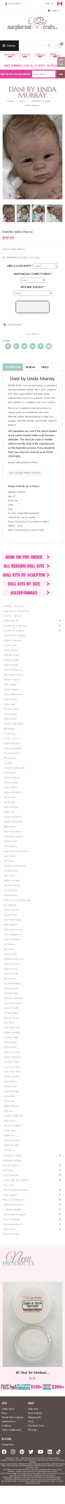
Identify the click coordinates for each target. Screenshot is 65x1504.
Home (10, 101)
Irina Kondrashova (13, 669)
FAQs (30, 1421)
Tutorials (32, 1429)
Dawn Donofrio (12, 1007)
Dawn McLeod (11, 753)
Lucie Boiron (10, 890)
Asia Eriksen (10, 856)
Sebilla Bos (9, 1135)
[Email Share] (49, 346)
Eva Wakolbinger (12, 983)
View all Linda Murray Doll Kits (25, 472)
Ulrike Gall (9, 811)
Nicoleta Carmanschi (14, 865)
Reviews (30, 367)
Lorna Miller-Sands (13, 694)
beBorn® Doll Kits (12, 1160)
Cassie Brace (10, 733)
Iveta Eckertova (12, 963)
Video (45, 367)
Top (61, 63)
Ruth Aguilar (10, 684)
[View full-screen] (57, 118)
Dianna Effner (10, 914)
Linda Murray (32, 105)
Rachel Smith (10, 954)
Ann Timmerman (12, 919)
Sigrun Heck (10, 1047)
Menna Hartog (11, 777)
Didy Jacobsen (11, 1017)
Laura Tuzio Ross (12, 1071)
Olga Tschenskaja (12, 748)
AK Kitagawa (10, 846)
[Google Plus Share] (16, 346)
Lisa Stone (9, 949)
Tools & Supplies (11, 1219)
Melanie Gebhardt (13, 998)
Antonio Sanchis (12, 885)
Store (22, 101)
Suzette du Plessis (12, 816)
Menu (10, 46)
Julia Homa (9, 875)
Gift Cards (8, 1185)
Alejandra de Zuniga (14, 635)
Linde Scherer (11, 909)
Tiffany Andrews (12, 679)
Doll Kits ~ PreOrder (13, 606)
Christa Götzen (11, 738)
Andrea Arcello (12, 880)
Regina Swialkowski (13, 1115)
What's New (9, 1229)
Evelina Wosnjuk (12, 1032)
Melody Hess (10, 1086)
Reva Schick (10, 1120)
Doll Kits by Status (12, 1155)
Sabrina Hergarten (13, 821)
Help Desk (33, 1408)
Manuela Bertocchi (13, 958)
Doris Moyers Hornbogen (17, 900)
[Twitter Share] (24, 346)
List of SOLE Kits (11, 1234)
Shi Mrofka (9, 802)
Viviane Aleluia (11, 1012)
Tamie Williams (11, 650)
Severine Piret (11, 870)
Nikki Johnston (11, 1105)
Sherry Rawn (10, 797)
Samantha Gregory (13, 836)
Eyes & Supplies (11, 1175)
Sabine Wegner (11, 689)
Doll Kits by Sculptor (41, 101)
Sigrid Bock (9, 978)
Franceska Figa (11, 1091)
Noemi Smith (10, 895)
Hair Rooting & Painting (15, 1189)
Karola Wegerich (12, 1056)
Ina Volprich (10, 905)
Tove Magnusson (12, 934)
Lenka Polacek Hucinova (16, 851)
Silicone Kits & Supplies (15, 1214)
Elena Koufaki (11, 664)
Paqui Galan (10, 645)
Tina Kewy (9, 1150)
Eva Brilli (8, 762)
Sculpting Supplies (12, 1209)
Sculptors (6, 1425)
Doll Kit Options (11, 1165)
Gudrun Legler (11, 1037)
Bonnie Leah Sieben (14, 723)
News (4, 1413)
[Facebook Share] (8, 346)
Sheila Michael (11, 1145)
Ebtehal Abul (10, 841)
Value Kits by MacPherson (16, 611)
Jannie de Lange (12, 1052)
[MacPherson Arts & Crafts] (33, 27)
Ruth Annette (10, 924)
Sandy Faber (10, 1130)
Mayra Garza (11, 968)
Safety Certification (11, 1429)
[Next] (57, 144)
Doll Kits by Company (14, 625)
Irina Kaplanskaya (12, 831)
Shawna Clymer (12, 1140)
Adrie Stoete (10, 718)
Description (12, 367)
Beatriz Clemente (12, 640)
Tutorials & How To (13, 1224)
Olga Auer (9, 1101)
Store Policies (35, 1413)
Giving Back (8, 1444)
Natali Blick (9, 1096)
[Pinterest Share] (41, 346)
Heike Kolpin (10, 1042)
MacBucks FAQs (36, 1425)
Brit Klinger (9, 728)
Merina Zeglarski (12, 1125)
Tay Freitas (9, 944)
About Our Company (13, 1417)
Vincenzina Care (12, 1027)
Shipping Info (34, 1417)
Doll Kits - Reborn (12, 615)
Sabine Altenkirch (12, 792)
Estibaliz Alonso (12, 655)
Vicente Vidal (11, 993)
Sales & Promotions (13, 1204)
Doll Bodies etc (11, 620)
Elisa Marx (9, 1022)
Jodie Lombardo (12, 939)
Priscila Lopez (11, 709)
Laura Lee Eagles (12, 1066)
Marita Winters (11, 1076)
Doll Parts (8, 1170)
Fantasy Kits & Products (15, 1180)
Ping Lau (8, 1110)
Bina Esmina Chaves (13, 674)
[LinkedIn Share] (32, 346)
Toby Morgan (11, 807)
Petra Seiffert (10, 787)
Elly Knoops (10, 758)
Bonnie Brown (11, 988)
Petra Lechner (11, 782)
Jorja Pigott (10, 772)
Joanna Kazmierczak (14, 767)
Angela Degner (11, 660)
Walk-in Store (8, 1421)
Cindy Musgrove (12, 743)
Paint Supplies (10, 1194)
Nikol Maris (10, 826)
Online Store (8, 1408)
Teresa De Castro (12, 1003)
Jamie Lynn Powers (13, 929)
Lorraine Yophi (11, 1061)
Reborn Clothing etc (13, 1199)
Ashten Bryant (11, 973)
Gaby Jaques (10, 713)
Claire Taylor (10, 699)
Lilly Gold (9, 860)
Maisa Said (9, 704)
